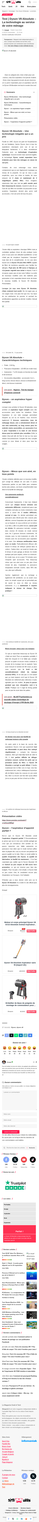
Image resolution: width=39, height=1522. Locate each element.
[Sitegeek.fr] (14, 2)
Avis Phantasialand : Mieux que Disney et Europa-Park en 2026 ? (13, 1285)
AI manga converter (8, 1369)
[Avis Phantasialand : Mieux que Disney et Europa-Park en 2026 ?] (32, 1285)
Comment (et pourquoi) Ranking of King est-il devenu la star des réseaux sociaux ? (19, 1378)
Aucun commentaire (9, 32)
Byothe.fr (5, 1459)
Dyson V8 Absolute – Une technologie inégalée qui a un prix (17, 98)
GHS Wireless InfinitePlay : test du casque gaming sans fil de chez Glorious (13, 1314)
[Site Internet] (34, 1062)
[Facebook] (36, 1062)
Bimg (4, 1354)
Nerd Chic (5, 1441)
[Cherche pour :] (16, 1148)
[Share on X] (13, 1519)
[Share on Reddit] (26, 1519)
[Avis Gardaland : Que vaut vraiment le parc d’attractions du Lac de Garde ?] (32, 1325)
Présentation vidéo (11, 118)
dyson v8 (20, 1027)
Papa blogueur (7, 1462)
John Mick (5, 1376)
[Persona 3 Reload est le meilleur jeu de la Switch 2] (32, 1276)
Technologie (7, 14)
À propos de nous (8, 1475)
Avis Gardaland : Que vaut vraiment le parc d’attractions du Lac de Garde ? (12, 1324)
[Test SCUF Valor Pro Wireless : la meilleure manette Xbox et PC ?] (32, 1256)
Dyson (13, 1027)
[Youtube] (24, 1162)
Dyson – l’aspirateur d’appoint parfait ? (18, 122)
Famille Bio (6, 1444)
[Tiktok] (33, 1162)
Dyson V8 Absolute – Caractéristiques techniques (17, 104)
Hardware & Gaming (8, 1297)
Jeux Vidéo (5, 1268)
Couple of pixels (8, 1454)
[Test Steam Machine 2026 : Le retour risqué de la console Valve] (32, 1305)
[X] (15, 1162)
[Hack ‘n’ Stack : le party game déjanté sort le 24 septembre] (32, 1266)
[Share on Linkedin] (22, 1519)
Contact (5, 1478)
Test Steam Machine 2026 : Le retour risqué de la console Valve (12, 1304)
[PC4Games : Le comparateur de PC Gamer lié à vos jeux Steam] (32, 1295)
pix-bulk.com (6, 1347)
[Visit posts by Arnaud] (4, 1062)
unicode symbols (8, 1337)
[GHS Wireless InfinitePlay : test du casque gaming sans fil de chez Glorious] (32, 1315)
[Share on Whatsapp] (17, 1519)
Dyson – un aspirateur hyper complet (17, 108)
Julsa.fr (4, 1457)
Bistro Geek (6, 1446)
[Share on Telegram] (30, 1519)
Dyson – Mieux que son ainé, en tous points (17, 113)
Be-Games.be (7, 1449)
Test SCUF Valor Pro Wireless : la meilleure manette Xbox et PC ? (13, 1255)
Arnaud (6, 30)
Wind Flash (6, 1361)
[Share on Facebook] (8, 1519)
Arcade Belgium (8, 1452)
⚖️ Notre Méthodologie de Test (8, 1484)
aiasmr (4, 1393)
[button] (4, 2)
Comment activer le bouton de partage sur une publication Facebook (17, 1339)
